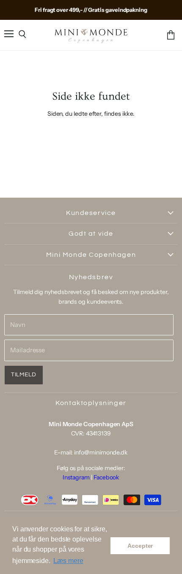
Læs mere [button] (68, 560)
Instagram (76, 477)
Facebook (106, 477)
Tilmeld (23, 375)
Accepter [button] (140, 545)
